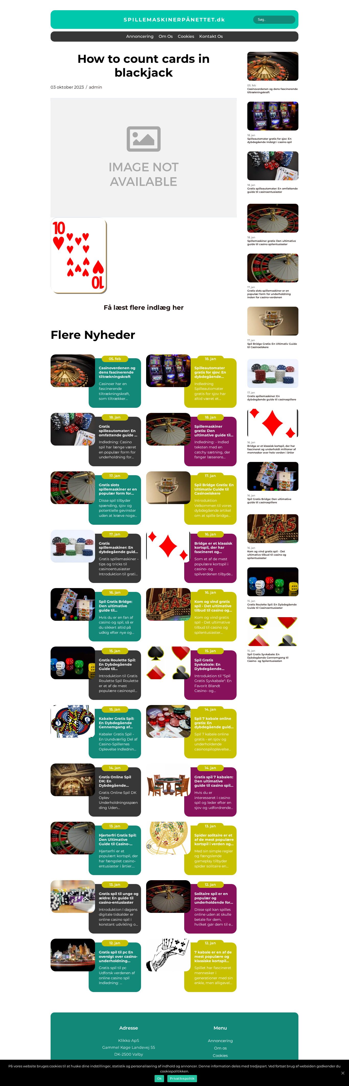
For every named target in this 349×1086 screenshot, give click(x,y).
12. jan (210, 884)
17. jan (114, 475)
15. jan (114, 651)
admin (95, 87)
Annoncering (140, 36)
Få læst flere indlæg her (144, 307)
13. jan (114, 826)
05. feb (115, 358)
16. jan (210, 534)
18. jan (210, 358)
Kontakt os (211, 36)
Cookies (186, 36)
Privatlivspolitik (182, 1078)
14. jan (210, 709)
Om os (166, 36)
